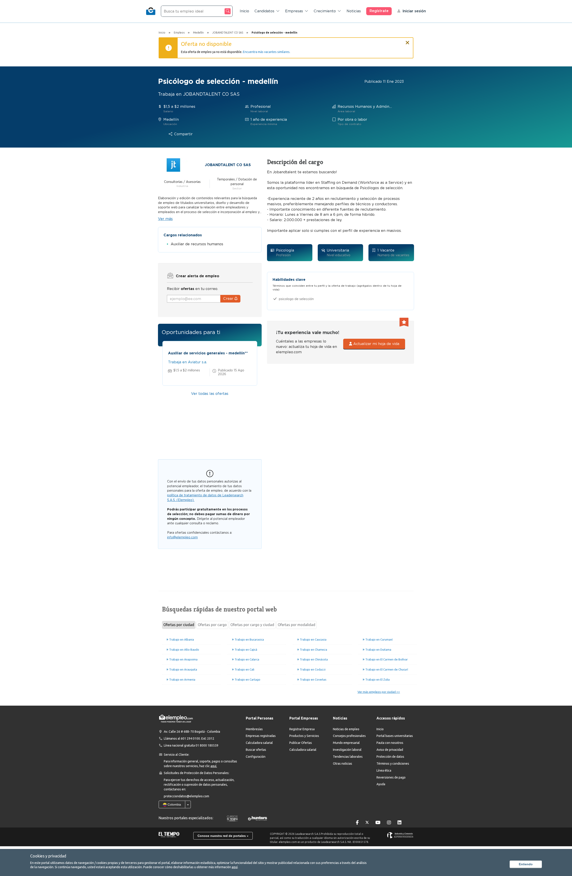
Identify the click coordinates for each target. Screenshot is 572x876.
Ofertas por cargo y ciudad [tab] (252, 625)
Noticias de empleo (346, 729)
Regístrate (379, 11)
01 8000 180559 (207, 745)
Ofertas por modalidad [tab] (296, 625)
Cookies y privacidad (48, 856)
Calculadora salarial (259, 743)
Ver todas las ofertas (209, 393)
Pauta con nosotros (389, 743)
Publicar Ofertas (300, 743)
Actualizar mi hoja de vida (375, 344)
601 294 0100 (190, 738)
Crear (228, 298)
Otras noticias (342, 763)
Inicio (244, 11)
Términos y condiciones (392, 763)
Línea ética (383, 770)
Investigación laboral (347, 749)
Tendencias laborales (348, 756)
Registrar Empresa (302, 729)
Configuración (255, 756)
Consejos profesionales (349, 736)
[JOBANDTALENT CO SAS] (173, 165)
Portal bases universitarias (394, 736)
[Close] (408, 40)
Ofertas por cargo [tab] (212, 625)
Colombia (174, 804)
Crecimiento (325, 11)
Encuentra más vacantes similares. (266, 52)
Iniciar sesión (414, 11)
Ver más (165, 219)
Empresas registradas (261, 736)
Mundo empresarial (346, 743)
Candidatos (264, 11)
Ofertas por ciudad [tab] (178, 625)
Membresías (254, 729)
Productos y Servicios (304, 736)
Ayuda (380, 784)
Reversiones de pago (391, 777)
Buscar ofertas (256, 749)
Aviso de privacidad (389, 749)
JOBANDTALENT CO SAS (228, 165)
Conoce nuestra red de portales (222, 836)
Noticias (354, 11)
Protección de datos (390, 756)
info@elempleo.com (182, 537)
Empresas (294, 11)
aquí (235, 867)
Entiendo (526, 864)
